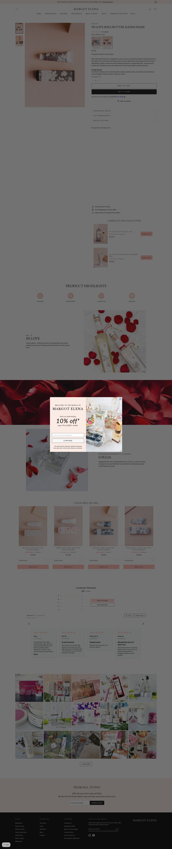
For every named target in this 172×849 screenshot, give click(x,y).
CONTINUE (68, 441)
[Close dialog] (120, 399)
